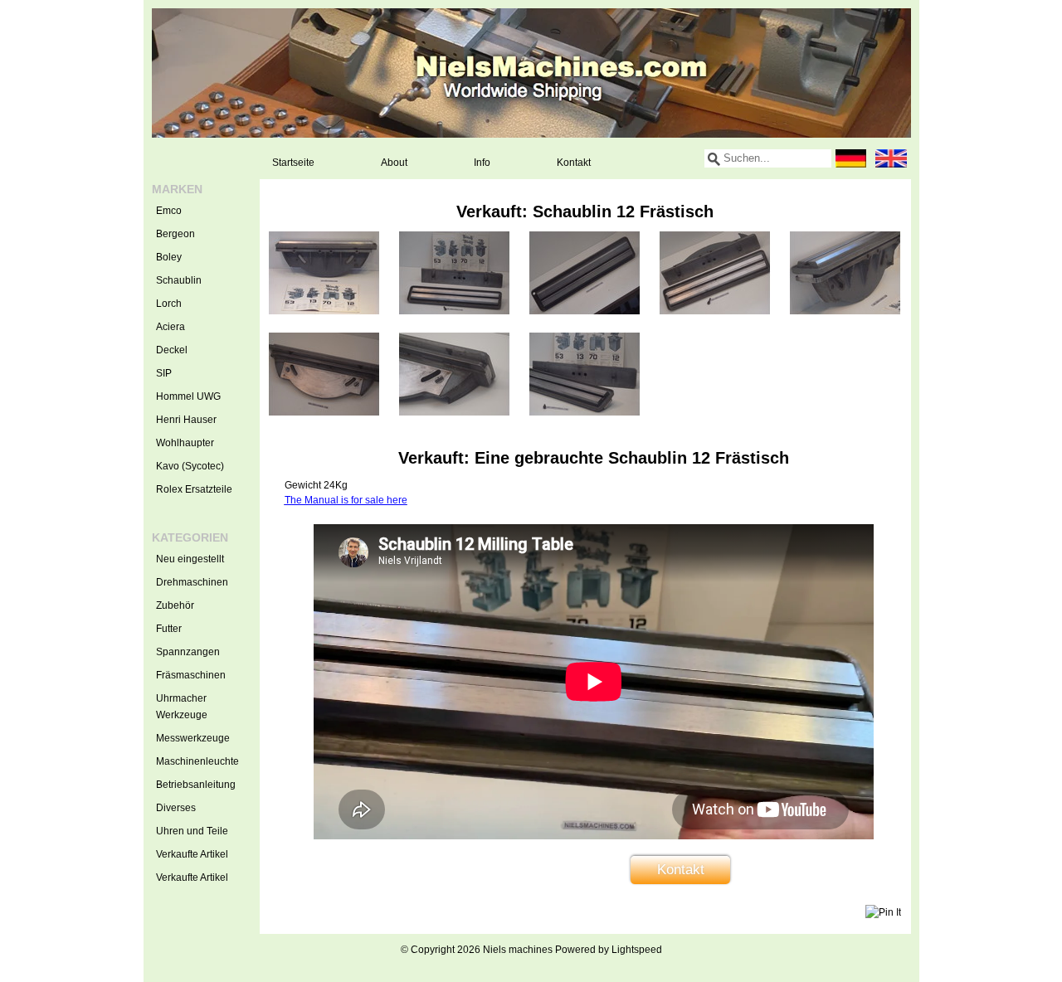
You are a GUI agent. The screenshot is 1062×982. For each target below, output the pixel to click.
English (891, 158)
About (394, 162)
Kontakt (574, 162)
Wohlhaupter (185, 443)
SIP (164, 373)
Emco (169, 210)
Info (482, 162)
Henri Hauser (186, 419)
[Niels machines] (531, 73)
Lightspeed (636, 949)
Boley (169, 257)
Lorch (169, 303)
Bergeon (175, 234)
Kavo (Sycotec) (190, 466)
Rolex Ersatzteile (194, 489)
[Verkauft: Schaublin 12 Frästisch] (324, 311)
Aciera (170, 327)
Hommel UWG (188, 396)
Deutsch (851, 158)
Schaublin (179, 280)
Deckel (172, 350)
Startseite (293, 162)
